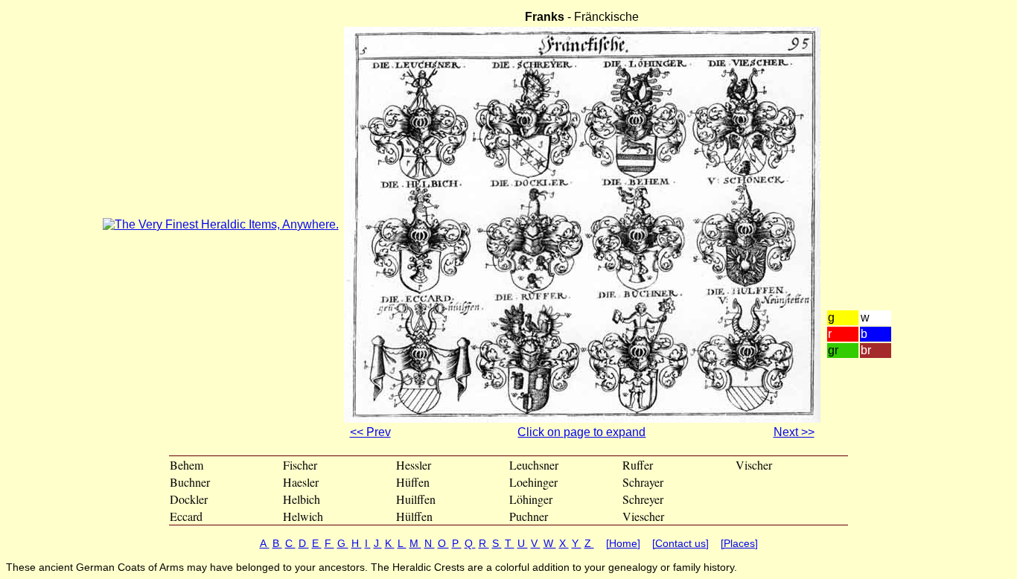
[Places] (739, 543)
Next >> (794, 432)
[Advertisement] (870, 179)
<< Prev (370, 432)
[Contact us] (680, 543)
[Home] (623, 543)
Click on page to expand (581, 432)
